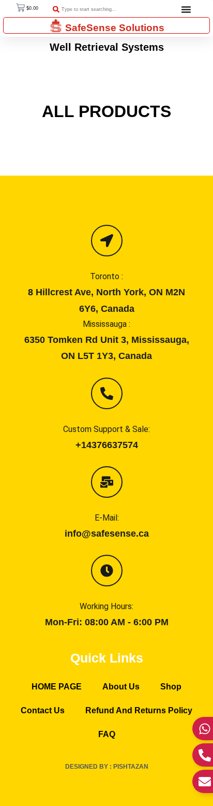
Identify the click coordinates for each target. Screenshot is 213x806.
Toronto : (106, 276)
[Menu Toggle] (186, 9)
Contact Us (43, 710)
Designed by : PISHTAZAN (106, 766)
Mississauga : (106, 324)
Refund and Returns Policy (138, 710)
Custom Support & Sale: (106, 429)
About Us (121, 686)
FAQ (106, 734)
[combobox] (99, 10)
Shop (170, 686)
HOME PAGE (57, 686)
